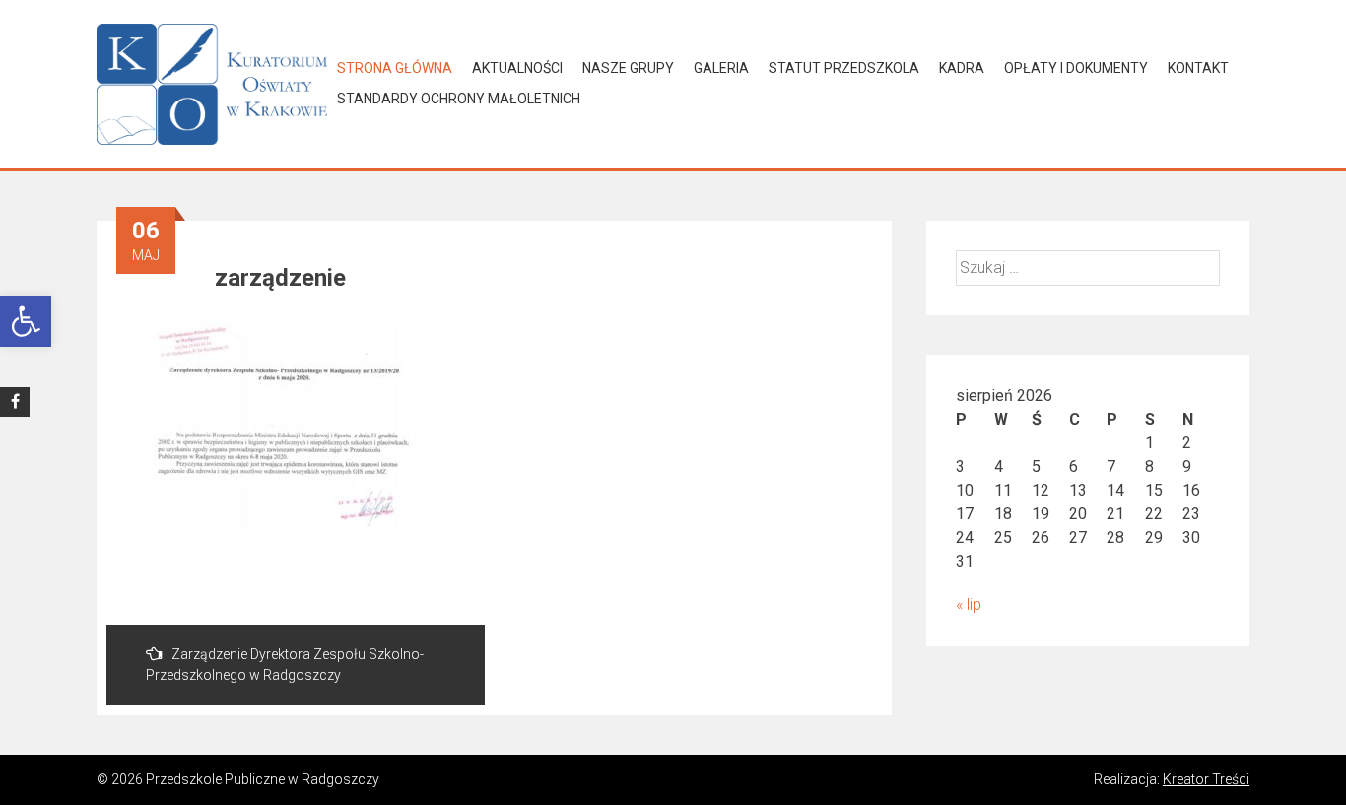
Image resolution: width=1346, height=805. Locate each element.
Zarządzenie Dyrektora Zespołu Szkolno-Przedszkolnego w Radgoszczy (285, 664)
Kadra (961, 68)
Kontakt (1198, 68)
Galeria (721, 68)
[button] (25, 321)
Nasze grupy (628, 68)
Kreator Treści (1206, 779)
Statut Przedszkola (844, 68)
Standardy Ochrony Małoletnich (458, 98)
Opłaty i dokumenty (1076, 68)
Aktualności (517, 68)
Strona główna (394, 68)
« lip (968, 604)
